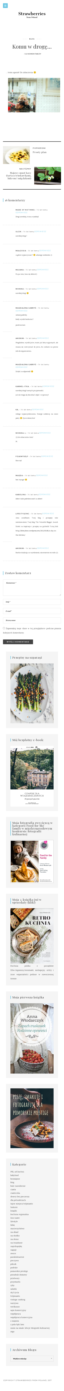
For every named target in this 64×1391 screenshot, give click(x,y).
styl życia (14, 1292)
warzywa (14, 1303)
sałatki (13, 1289)
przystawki (15, 1282)
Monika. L (21, 433)
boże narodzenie (17, 1186)
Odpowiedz (22, 213)
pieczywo (14, 1260)
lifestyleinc (22, 514)
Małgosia (21, 251)
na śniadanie (16, 1243)
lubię (12, 1225)
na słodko (14, 1235)
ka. (17, 410)
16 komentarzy (33, 54)
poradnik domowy (18, 1274)
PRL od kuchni (17, 1171)
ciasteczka (15, 1193)
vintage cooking (17, 1299)
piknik (13, 1264)
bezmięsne (15, 1179)
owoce (13, 1253)
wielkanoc (15, 1306)
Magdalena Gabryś (26, 308)
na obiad (14, 1232)
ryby (12, 1285)
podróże (14, 1267)
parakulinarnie (17, 1257)
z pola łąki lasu (17, 1324)
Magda (19, 475)
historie (14, 1207)
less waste (15, 1218)
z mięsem (14, 1321)
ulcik (18, 231)
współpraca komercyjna (21, 1317)
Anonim (20, 338)
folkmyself (22, 456)
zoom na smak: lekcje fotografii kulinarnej (30, 1328)
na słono (14, 1239)
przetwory (14, 1278)
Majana (20, 270)
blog (32, 39)
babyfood (14, 1175)
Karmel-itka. (23, 386)
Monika (20, 289)
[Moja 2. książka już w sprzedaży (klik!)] (32, 936)
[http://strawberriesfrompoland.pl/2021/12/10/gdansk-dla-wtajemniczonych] (32, 776)
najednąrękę (16, 1246)
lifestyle (14, 1221)
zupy (12, 1331)
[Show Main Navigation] (5, 5)
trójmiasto (15, 1296)
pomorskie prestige (19, 1271)
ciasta (13, 1189)
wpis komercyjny (18, 1310)
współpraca (15, 1314)
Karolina (21, 494)
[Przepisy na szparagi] (32, 693)
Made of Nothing (25, 210)
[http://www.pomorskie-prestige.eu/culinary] (32, 1118)
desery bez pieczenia (19, 1196)
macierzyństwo (17, 1228)
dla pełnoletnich (18, 1200)
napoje (13, 1250)
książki (13, 1211)
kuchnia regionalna (19, 1214)
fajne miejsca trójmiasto (21, 1203)
